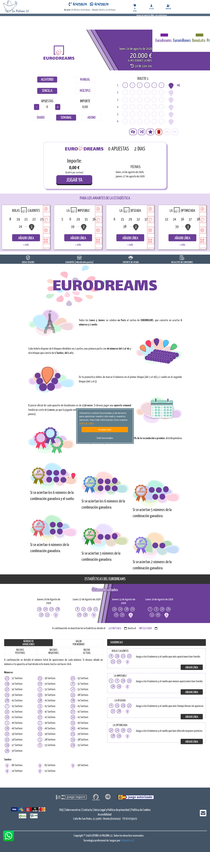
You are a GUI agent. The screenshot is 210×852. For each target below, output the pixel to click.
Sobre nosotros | (73, 810)
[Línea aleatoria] (178, 85)
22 (73, 678)
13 (40, 734)
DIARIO (41, 117)
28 (7, 700)
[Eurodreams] (163, 33)
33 (73, 695)
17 (40, 717)
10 (7, 717)
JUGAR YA (74, 180)
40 (73, 728)
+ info (26, 244)
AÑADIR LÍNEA (26, 238)
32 (7, 711)
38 (40, 700)
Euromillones (182, 40)
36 (7, 750)
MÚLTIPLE (85, 91)
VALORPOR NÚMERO (78, 643)
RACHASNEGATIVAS (53, 651)
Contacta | (88, 810)
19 (7, 683)
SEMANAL (66, 117)
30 (40, 695)
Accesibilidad (104, 814)
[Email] (203, 815)
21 (7, 678)
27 (73, 711)
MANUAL (85, 79)
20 (40, 728)
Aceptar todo (104, 429)
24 (40, 683)
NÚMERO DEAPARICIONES (28, 643)
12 (7, 734)
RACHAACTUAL (87, 651)
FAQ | (62, 810)
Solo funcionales (105, 438)
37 (7, 689)
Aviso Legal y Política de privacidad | (112, 810)
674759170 (100, 4)
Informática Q (127, 840)
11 (73, 722)
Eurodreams (163, 40)
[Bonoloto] (198, 33)
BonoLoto (198, 40)
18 (73, 700)
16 (7, 728)
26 (40, 711)
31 (7, 739)
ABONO (91, 117)
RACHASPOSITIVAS (20, 651)
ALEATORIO (47, 79)
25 (73, 734)
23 (40, 678)
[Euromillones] (181, 33)
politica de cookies (86, 423)
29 (73, 745)
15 (7, 695)
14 (73, 706)
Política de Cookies (141, 810)
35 (73, 739)
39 (7, 745)
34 (73, 717)
